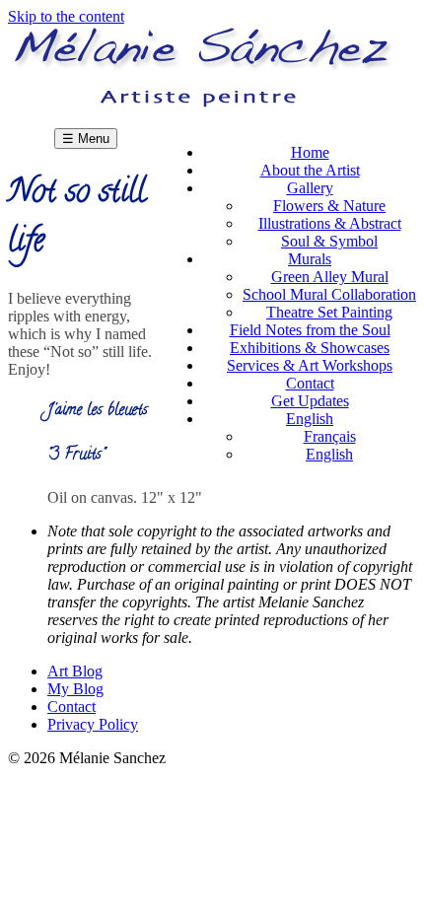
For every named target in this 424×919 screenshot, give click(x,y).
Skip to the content (66, 16)
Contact (71, 706)
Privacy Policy (92, 724)
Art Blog (75, 671)
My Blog (75, 688)
